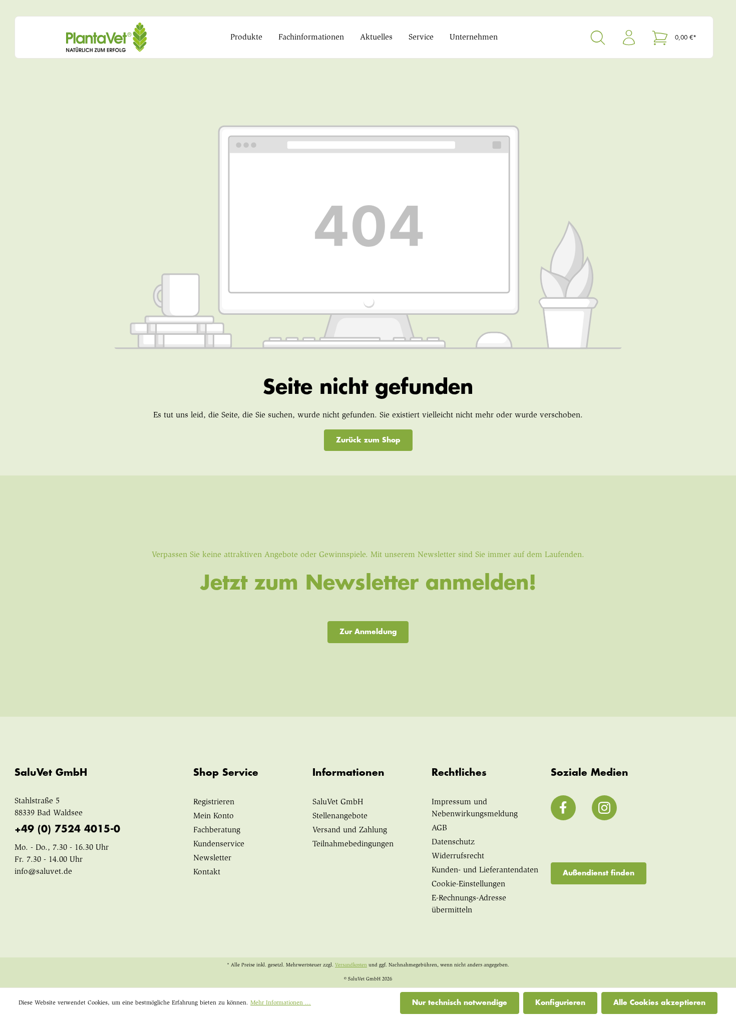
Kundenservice (218, 844)
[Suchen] (597, 37)
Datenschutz (453, 842)
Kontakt (206, 872)
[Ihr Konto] (628, 37)
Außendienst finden (598, 872)
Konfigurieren (560, 1002)
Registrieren (213, 802)
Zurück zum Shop (368, 439)
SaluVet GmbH (337, 802)
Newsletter (212, 858)
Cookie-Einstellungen (468, 884)
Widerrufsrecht (458, 856)
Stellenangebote (339, 816)
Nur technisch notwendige (459, 1002)
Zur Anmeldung (368, 631)
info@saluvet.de (43, 872)
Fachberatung (216, 830)
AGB (439, 828)
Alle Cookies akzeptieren (659, 1002)
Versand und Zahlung (349, 830)
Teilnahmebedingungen (353, 844)
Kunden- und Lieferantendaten (485, 870)
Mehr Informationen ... (280, 1003)
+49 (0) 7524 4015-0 (67, 829)
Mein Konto (213, 816)
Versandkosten (351, 965)
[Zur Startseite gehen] (111, 37)
